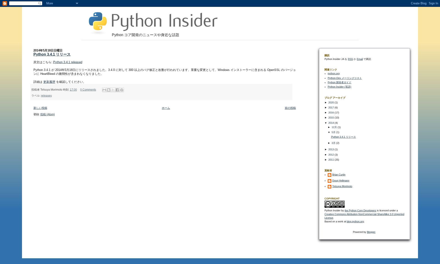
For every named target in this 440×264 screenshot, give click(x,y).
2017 (331, 107)
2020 (331, 102)
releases (46, 95)
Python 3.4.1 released (67, 62)
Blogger (371, 232)
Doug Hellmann (340, 180)
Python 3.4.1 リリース (52, 54)
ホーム (166, 108)
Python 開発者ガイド (339, 82)
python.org (334, 73)
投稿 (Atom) (47, 114)
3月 (334, 143)
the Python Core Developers (360, 210)
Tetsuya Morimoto (342, 186)
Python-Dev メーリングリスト (345, 78)
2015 (331, 117)
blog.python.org (355, 221)
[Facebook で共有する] (117, 90)
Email (360, 59)
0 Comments (88, 89)
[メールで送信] (104, 90)
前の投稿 (290, 108)
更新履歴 (49, 82)
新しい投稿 (40, 108)
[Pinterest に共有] (121, 90)
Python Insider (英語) (339, 86)
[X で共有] (113, 90)
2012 (331, 154)
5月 (334, 132)
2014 (331, 122)
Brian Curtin (338, 174)
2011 (331, 159)
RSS (350, 59)
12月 (335, 127)
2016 (331, 112)
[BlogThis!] (108, 90)
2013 (331, 149)
